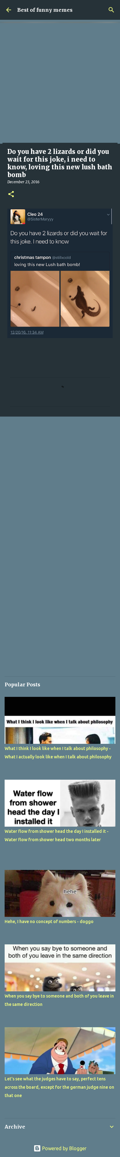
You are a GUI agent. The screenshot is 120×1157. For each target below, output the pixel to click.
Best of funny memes (45, 10)
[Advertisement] (60, 83)
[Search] (111, 9)
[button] (11, 194)
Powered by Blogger (63, 1148)
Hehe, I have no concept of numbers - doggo (49, 921)
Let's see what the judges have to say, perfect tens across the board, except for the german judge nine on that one (59, 1087)
